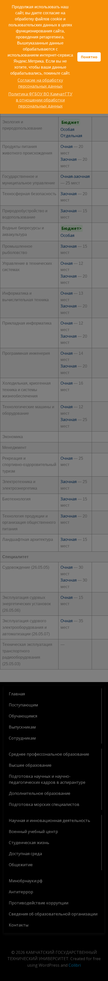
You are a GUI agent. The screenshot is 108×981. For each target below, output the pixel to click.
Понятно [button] (89, 57)
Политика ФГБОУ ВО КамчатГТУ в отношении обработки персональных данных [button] (40, 100)
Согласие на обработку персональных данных (40, 83)
